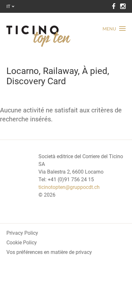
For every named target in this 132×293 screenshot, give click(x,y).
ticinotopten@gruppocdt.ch (69, 187)
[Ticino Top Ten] (38, 36)
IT (8, 6)
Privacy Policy (22, 233)
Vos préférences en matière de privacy (49, 252)
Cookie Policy (21, 243)
